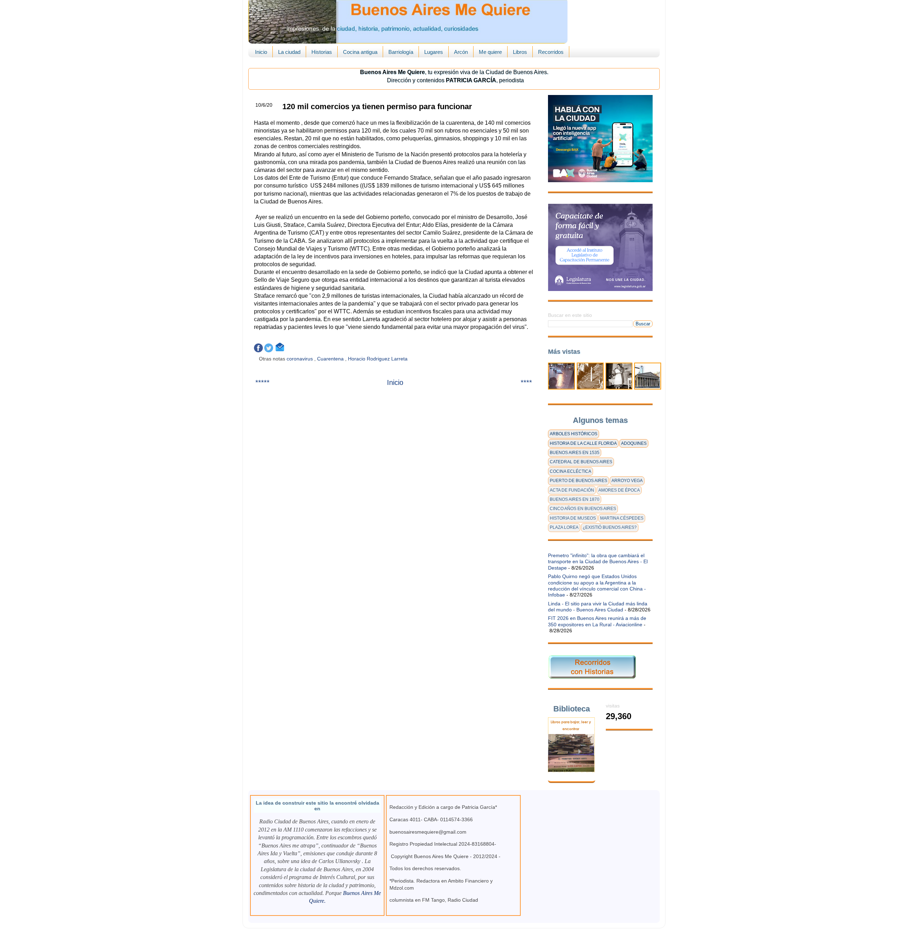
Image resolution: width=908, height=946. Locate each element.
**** (526, 382)
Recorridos (551, 52)
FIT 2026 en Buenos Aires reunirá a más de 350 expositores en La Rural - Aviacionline (597, 621)
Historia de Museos (573, 518)
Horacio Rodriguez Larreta (378, 359)
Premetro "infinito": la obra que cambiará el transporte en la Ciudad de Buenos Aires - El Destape (598, 562)
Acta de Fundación (572, 490)
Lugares (433, 52)
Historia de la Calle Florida (583, 443)
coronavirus (300, 359)
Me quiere (490, 52)
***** (262, 382)
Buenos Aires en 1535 (574, 452)
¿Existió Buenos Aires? (610, 527)
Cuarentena (331, 359)
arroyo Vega (627, 480)
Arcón (461, 52)
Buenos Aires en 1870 (574, 499)
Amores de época (619, 490)
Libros (520, 52)
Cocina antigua (360, 52)
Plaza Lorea (564, 527)
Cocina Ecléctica (570, 471)
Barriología (400, 52)
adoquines (634, 443)
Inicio (261, 52)
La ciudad (289, 52)
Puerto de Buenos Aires (578, 480)
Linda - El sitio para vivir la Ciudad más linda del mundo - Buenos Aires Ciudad (597, 606)
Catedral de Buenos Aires (581, 461)
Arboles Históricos (573, 433)
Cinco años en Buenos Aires (583, 508)
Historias (321, 52)
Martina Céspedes (621, 518)
